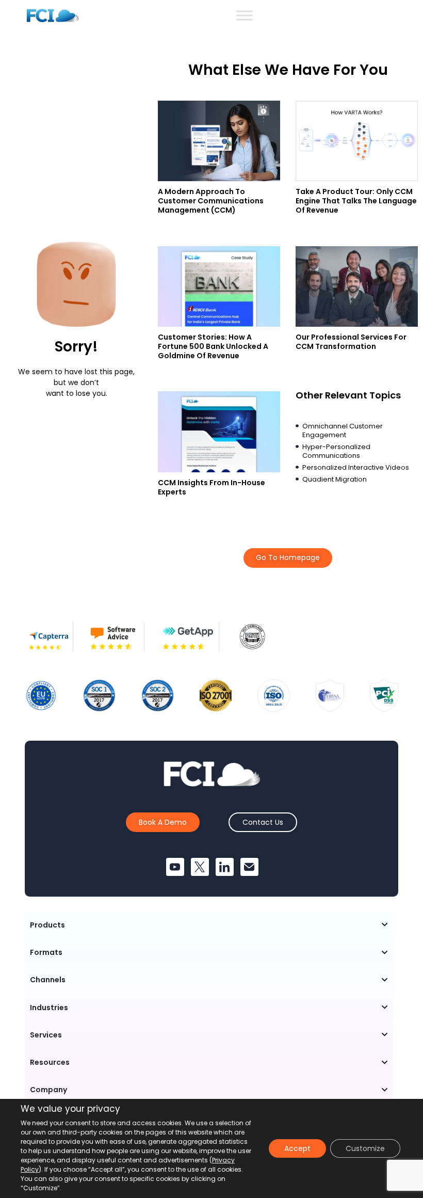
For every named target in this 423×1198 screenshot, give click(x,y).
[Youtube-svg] (175, 867)
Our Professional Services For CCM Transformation (351, 342)
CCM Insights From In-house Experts (211, 487)
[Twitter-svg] (200, 867)
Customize (365, 1148)
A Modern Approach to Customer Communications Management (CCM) (211, 200)
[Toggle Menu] (244, 15)
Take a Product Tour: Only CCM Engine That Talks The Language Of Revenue (356, 200)
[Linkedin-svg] (225, 867)
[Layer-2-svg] (249, 867)
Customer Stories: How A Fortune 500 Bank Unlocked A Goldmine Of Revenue (213, 346)
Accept (297, 1148)
